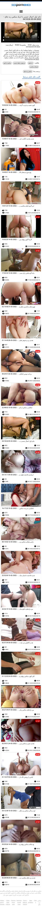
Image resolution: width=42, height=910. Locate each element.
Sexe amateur (30, 901)
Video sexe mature (8, 902)
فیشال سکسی (34, 67)
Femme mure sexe (13, 902)
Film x (35, 901)
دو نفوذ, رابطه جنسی (19, 63)
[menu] (21, 11)
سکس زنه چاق (28, 71)
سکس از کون (7, 63)
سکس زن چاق (39, 902)
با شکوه (30, 63)
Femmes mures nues (19, 902)
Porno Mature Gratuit (25, 902)
